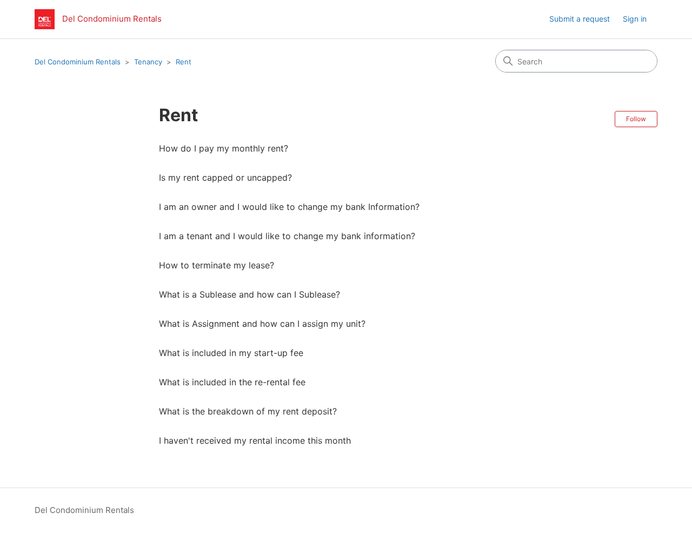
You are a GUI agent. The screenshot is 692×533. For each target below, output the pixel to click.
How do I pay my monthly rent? (223, 148)
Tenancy (148, 61)
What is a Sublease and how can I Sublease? (249, 294)
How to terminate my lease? (216, 265)
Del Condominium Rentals (78, 61)
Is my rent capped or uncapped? (225, 177)
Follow (636, 119)
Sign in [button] (635, 18)
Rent (183, 61)
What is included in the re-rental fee (232, 382)
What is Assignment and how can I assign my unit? (262, 323)
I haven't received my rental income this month (255, 440)
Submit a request (579, 18)
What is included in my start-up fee (231, 352)
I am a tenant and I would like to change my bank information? (287, 236)
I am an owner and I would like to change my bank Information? (289, 206)
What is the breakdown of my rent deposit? (248, 411)
